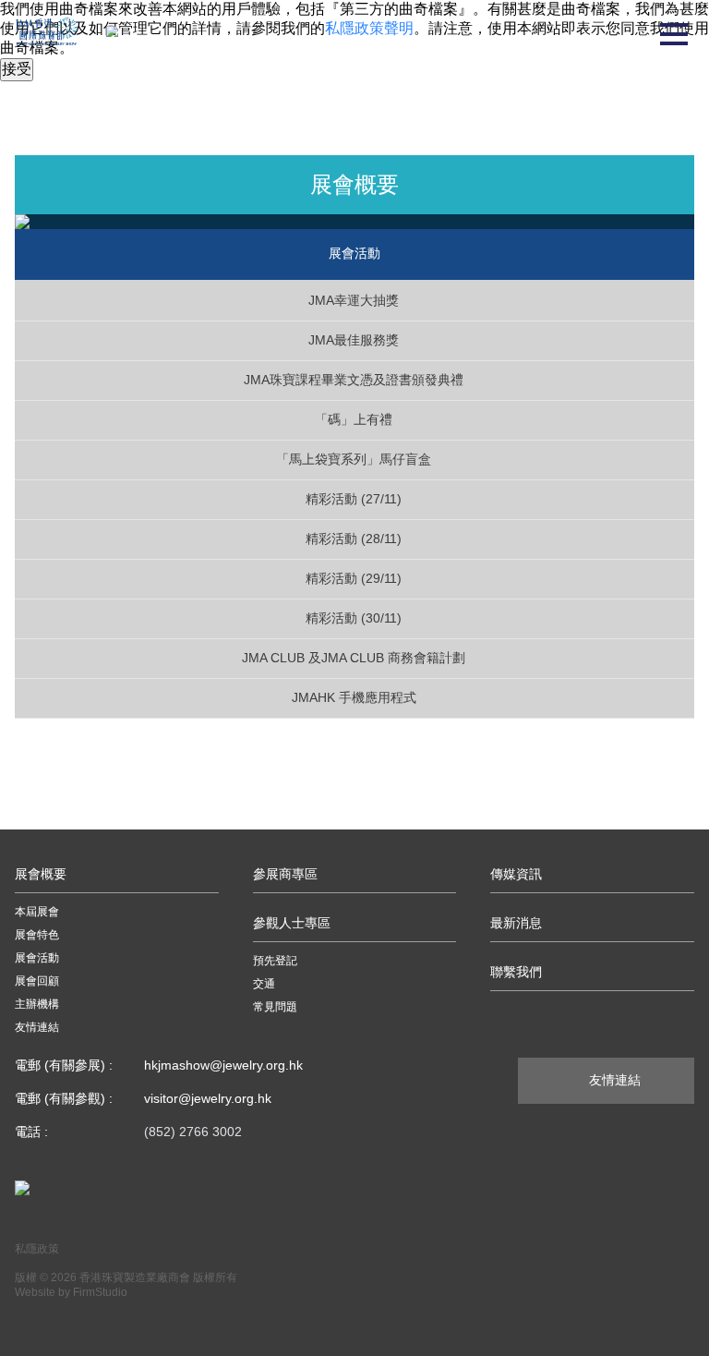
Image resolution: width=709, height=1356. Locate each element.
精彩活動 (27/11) (354, 498)
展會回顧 (37, 981)
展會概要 (40, 873)
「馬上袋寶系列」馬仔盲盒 (353, 459)
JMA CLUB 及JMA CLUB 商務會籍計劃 (353, 657)
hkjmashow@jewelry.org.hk (223, 1065)
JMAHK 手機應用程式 (354, 697)
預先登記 (275, 960)
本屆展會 (37, 911)
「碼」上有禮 (353, 419)
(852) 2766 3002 (193, 1131)
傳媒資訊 (516, 873)
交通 (264, 983)
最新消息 (516, 922)
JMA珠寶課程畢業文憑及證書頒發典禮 (353, 379)
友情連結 (37, 1027)
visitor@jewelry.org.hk (207, 1098)
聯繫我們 (516, 971)
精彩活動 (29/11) (354, 578)
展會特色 (37, 934)
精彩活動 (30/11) (354, 618)
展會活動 (37, 957)
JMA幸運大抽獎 (353, 300)
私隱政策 (37, 1248)
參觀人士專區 (291, 922)
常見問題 (275, 1006)
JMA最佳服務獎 (353, 340)
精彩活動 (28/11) (354, 538)
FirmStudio (100, 1292)
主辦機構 (37, 1004)
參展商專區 (285, 873)
